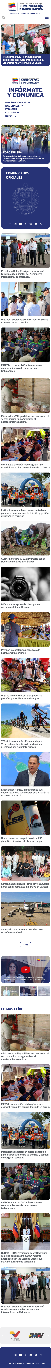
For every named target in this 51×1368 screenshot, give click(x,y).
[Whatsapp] (41, 224)
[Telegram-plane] (35, 224)
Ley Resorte (23, 13)
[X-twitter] (25, 224)
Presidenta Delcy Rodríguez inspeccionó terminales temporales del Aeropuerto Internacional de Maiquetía (22, 274)
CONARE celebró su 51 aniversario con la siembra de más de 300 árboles (23, 560)
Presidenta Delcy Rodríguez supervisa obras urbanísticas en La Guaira (24, 321)
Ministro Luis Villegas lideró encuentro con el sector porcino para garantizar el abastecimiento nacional (25, 419)
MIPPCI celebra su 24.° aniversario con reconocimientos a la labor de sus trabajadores (21, 368)
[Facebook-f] (10, 224)
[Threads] (30, 224)
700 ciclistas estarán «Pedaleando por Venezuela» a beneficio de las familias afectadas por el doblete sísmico (21, 744)
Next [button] (45, 969)
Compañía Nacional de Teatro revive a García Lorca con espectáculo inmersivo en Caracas (25, 885)
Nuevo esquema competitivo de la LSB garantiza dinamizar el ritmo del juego (21, 840)
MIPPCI (12, 13)
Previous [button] (6, 969)
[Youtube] (20, 224)
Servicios (34, 13)
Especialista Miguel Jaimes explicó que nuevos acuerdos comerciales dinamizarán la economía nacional (25, 792)
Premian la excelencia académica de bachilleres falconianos (20, 651)
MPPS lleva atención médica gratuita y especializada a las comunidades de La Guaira (25, 466)
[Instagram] (15, 224)
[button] (5, 46)
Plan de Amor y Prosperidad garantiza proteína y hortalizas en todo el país (21, 697)
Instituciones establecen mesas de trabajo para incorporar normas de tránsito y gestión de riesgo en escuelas (25, 513)
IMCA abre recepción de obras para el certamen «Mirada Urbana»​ (20, 606)
